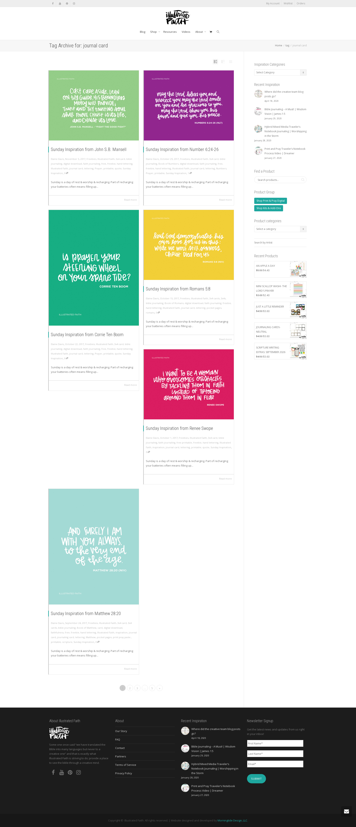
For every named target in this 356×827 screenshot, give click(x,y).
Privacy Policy (123, 773)
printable (108, 168)
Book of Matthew (86, 627)
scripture (67, 641)
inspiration (158, 447)
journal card (76, 168)
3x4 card (120, 158)
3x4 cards (214, 298)
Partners (120, 756)
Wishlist (288, 3)
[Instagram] (73, 3)
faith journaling (91, 163)
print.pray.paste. (122, 637)
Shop (153, 32)
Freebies (91, 158)
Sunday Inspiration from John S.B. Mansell (88, 149)
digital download (72, 163)
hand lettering (124, 163)
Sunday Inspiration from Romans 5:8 (178, 288)
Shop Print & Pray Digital (270, 200)
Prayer (98, 168)
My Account (273, 3)
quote (118, 168)
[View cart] (210, 31)
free (103, 163)
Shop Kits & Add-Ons (268, 208)
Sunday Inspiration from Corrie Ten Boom (87, 334)
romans (150, 312)
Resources (170, 32)
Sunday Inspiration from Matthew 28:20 (86, 613)
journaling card (65, 637)
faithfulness (57, 632)
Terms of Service (125, 765)
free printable (184, 442)
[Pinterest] (66, 3)
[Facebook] (52, 3)
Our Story (121, 731)
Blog (142, 32)
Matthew (91, 637)
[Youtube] (59, 3)
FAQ (117, 739)
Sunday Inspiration (176, 173)
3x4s (223, 298)
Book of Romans (174, 303)
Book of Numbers (168, 163)
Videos (186, 32)
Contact (120, 748)
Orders (301, 3)
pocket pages (214, 307)
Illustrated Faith (106, 158)
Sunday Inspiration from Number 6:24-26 (182, 149)
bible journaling (154, 303)
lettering (89, 168)
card (100, 627)
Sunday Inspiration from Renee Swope (179, 428)
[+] (94, 105)
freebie (111, 163)
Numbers (221, 168)
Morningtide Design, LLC (232, 820)
